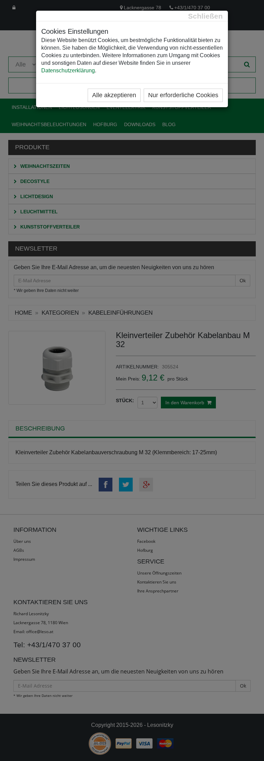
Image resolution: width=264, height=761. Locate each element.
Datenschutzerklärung (68, 70)
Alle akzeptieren (114, 95)
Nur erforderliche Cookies (183, 95)
